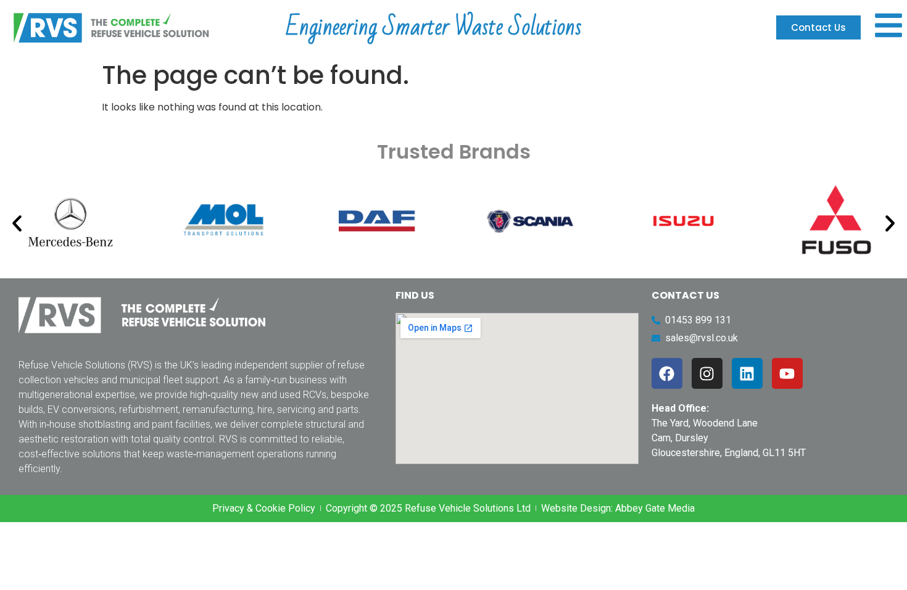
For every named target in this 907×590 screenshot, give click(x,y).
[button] (17, 223)
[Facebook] (667, 373)
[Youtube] (787, 373)
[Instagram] (707, 373)
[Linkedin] (747, 373)
